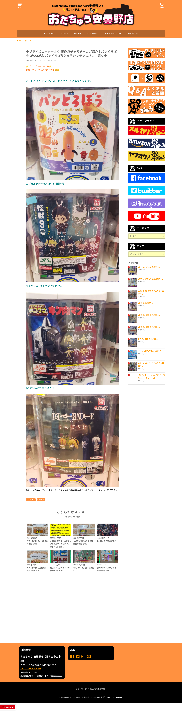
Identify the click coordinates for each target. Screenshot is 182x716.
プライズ (32, 500)
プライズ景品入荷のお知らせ (149, 351)
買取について (49, 34)
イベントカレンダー (112, 34)
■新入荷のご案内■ (145, 303)
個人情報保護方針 (97, 689)
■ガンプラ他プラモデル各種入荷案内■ (151, 292)
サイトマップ (81, 689)
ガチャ (41, 500)
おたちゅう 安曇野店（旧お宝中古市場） (89, 697)
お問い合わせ (132, 34)
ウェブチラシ (93, 34)
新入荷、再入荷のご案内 (148, 339)
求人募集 (77, 34)
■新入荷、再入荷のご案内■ (149, 267)
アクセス (64, 34)
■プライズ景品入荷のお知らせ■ (150, 279)
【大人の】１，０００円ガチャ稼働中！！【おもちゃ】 (151, 376)
